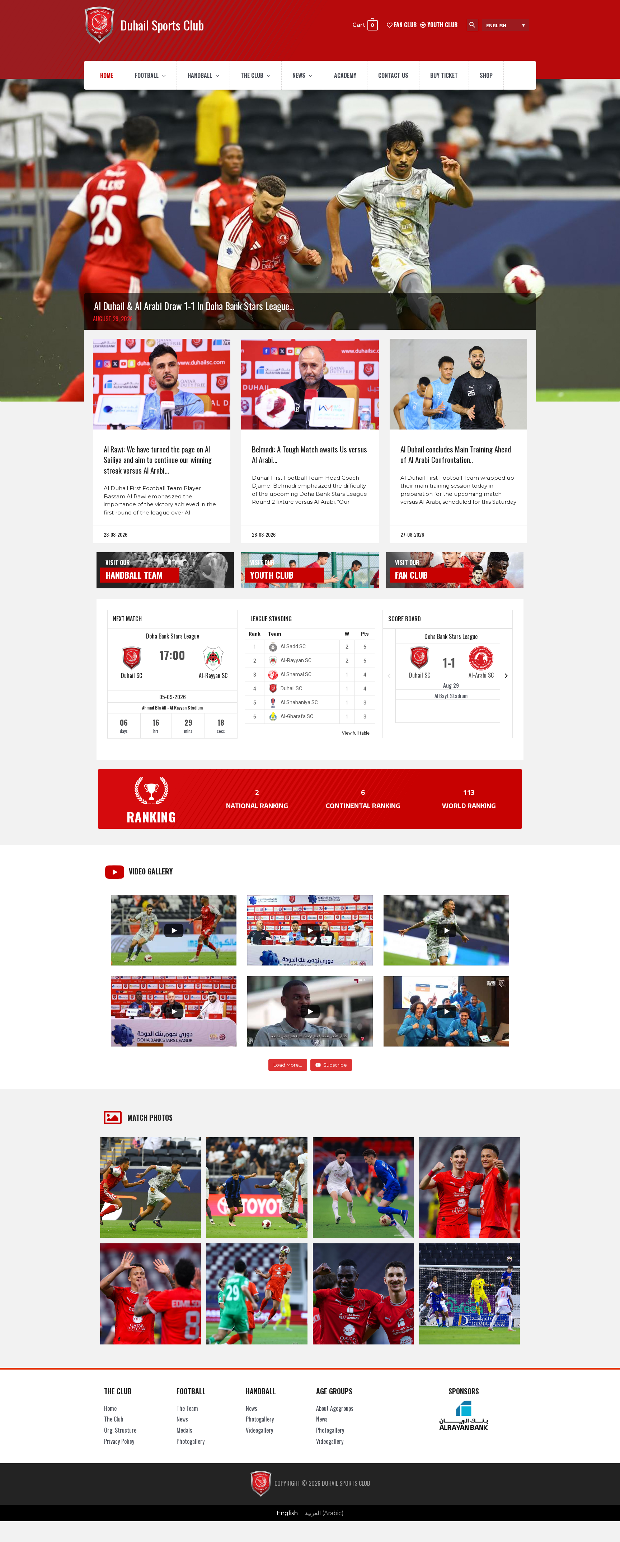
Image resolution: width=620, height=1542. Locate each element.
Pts (365, 634)
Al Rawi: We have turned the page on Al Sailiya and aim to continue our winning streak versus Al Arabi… (158, 459)
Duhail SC (131, 675)
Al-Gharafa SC (297, 716)
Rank (254, 634)
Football (147, 75)
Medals (184, 1430)
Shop (486, 75)
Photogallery (191, 1441)
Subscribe (335, 1065)
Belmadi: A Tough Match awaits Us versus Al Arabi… (309, 454)
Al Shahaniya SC (299, 702)
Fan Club (411, 574)
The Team (187, 1408)
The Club (252, 75)
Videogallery (259, 1430)
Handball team (134, 574)
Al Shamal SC (296, 674)
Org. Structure (120, 1430)
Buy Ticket (444, 75)
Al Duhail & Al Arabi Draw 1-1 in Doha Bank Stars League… (194, 306)
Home (106, 75)
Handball (200, 75)
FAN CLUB (405, 24)
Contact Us (393, 75)
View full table (356, 733)
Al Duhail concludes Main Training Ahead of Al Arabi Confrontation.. (455, 454)
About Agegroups (334, 1408)
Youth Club (441, 24)
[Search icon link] (472, 25)
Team (274, 634)
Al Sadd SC (293, 646)
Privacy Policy (119, 1441)
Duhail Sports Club (162, 25)
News (298, 75)
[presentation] (162, 75)
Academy (345, 75)
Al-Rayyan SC (213, 675)
